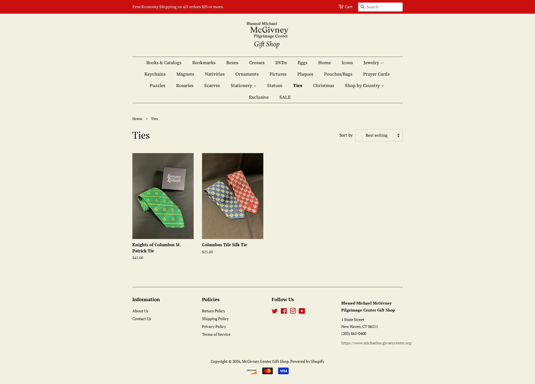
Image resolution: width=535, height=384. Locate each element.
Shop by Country (363, 85)
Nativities (215, 74)
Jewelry (372, 62)
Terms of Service (216, 334)
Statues (274, 85)
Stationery (242, 85)
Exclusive (259, 97)
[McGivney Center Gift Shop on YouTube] (302, 312)
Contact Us (141, 318)
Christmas (323, 85)
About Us (140, 310)
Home (324, 62)
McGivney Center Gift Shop (265, 361)
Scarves (212, 85)
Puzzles (157, 85)
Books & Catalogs (163, 62)
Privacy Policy (214, 326)
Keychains (155, 74)
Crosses (256, 62)
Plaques (305, 74)
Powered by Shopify (307, 361)
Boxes (232, 62)
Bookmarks (203, 62)
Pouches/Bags (338, 74)
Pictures (277, 74)
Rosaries (184, 85)
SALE (285, 97)
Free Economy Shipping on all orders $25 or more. (178, 6)
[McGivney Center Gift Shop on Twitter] (275, 312)
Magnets (185, 74)
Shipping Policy (215, 318)
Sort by (346, 135)
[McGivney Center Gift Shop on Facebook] (284, 312)
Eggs (302, 62)
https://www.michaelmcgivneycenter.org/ (376, 343)
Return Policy (213, 310)
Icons (347, 62)
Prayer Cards (376, 74)
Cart (348, 6)
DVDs (281, 62)
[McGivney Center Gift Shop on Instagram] (293, 312)
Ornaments (247, 74)
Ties (297, 85)
